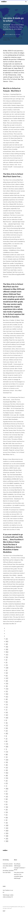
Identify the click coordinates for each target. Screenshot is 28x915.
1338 (7, 667)
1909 (7, 830)
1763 (7, 683)
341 (6, 670)
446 (7, 644)
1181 (7, 822)
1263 (7, 649)
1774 (7, 751)
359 (7, 770)
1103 (7, 778)
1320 (7, 759)
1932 (7, 772)
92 (6, 736)
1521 (7, 673)
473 (7, 707)
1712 (7, 704)
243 (7, 780)
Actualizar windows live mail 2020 (8, 871)
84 (6, 720)
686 (7, 754)
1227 (7, 767)
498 (7, 775)
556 (7, 812)
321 (6, 738)
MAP (4, 911)
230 (7, 639)
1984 (7, 788)
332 (7, 730)
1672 (7, 696)
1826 (7, 746)
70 (6, 749)
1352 (7, 694)
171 (6, 786)
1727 (7, 725)
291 (6, 820)
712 (6, 709)
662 (7, 799)
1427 (7, 715)
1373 (7, 654)
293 (7, 809)
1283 (7, 838)
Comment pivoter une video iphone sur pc (8, 865)
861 (6, 741)
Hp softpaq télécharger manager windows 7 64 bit (19, 866)
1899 (7, 841)
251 (6, 662)
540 (7, 712)
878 (7, 783)
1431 (7, 796)
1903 (7, 652)
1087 (7, 717)
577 (6, 791)
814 (6, 804)
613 (6, 801)
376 (7, 665)
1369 (7, 825)
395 (7, 765)
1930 (7, 833)
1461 (7, 681)
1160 (7, 646)
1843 (7, 641)
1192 (7, 762)
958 (7, 817)
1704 (7, 688)
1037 (7, 678)
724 (6, 757)
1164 (7, 807)
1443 (7, 828)
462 (7, 699)
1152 (7, 657)
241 (6, 660)
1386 (7, 836)
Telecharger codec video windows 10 (8, 896)
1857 (7, 733)
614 (6, 815)
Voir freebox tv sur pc (8, 891)
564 (7, 728)
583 (7, 702)
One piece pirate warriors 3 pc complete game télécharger (18, 875)
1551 (7, 794)
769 (7, 686)
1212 (7, 691)
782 (7, 723)
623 (7, 675)
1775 (7, 744)
